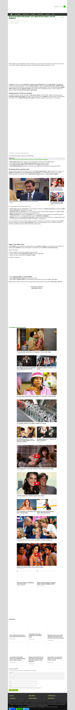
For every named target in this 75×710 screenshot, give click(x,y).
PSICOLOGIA (48, 14)
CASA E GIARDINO (17, 14)
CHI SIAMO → (12, 695)
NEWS (53, 14)
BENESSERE (33, 14)
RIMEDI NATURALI (26, 14)
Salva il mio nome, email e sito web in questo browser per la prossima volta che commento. (25, 687)
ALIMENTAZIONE (40, 14)
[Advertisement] (37, 75)
